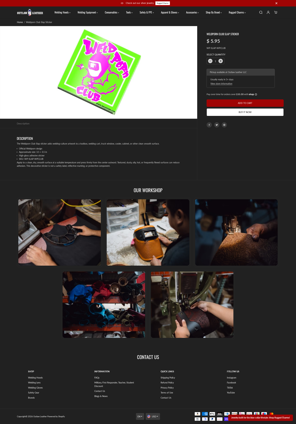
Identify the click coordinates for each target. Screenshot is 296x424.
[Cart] (275, 12)
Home (20, 22)
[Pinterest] (224, 124)
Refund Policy (167, 382)
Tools (128, 12)
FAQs (96, 377)
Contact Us (99, 391)
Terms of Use (167, 392)
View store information (221, 83)
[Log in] (268, 12)
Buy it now (245, 112)
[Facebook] (209, 124)
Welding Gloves (35, 387)
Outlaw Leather (40, 416)
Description (23, 123)
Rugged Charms (163, 3)
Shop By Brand (213, 12)
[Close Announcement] (276, 3)
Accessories (191, 12)
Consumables (111, 12)
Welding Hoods (61, 12)
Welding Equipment (87, 12)
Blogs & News (101, 396)
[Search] (260, 12)
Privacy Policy (167, 387)
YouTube (231, 392)
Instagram (231, 377)
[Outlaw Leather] (30, 12)
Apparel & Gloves (169, 12)
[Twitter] (216, 124)
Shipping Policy (168, 377)
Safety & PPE (146, 12)
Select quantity (216, 54)
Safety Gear (33, 392)
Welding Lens (34, 382)
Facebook (231, 382)
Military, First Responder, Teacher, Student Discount (114, 384)
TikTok (230, 387)
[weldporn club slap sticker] (98, 72)
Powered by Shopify (56, 416)
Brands (31, 397)
